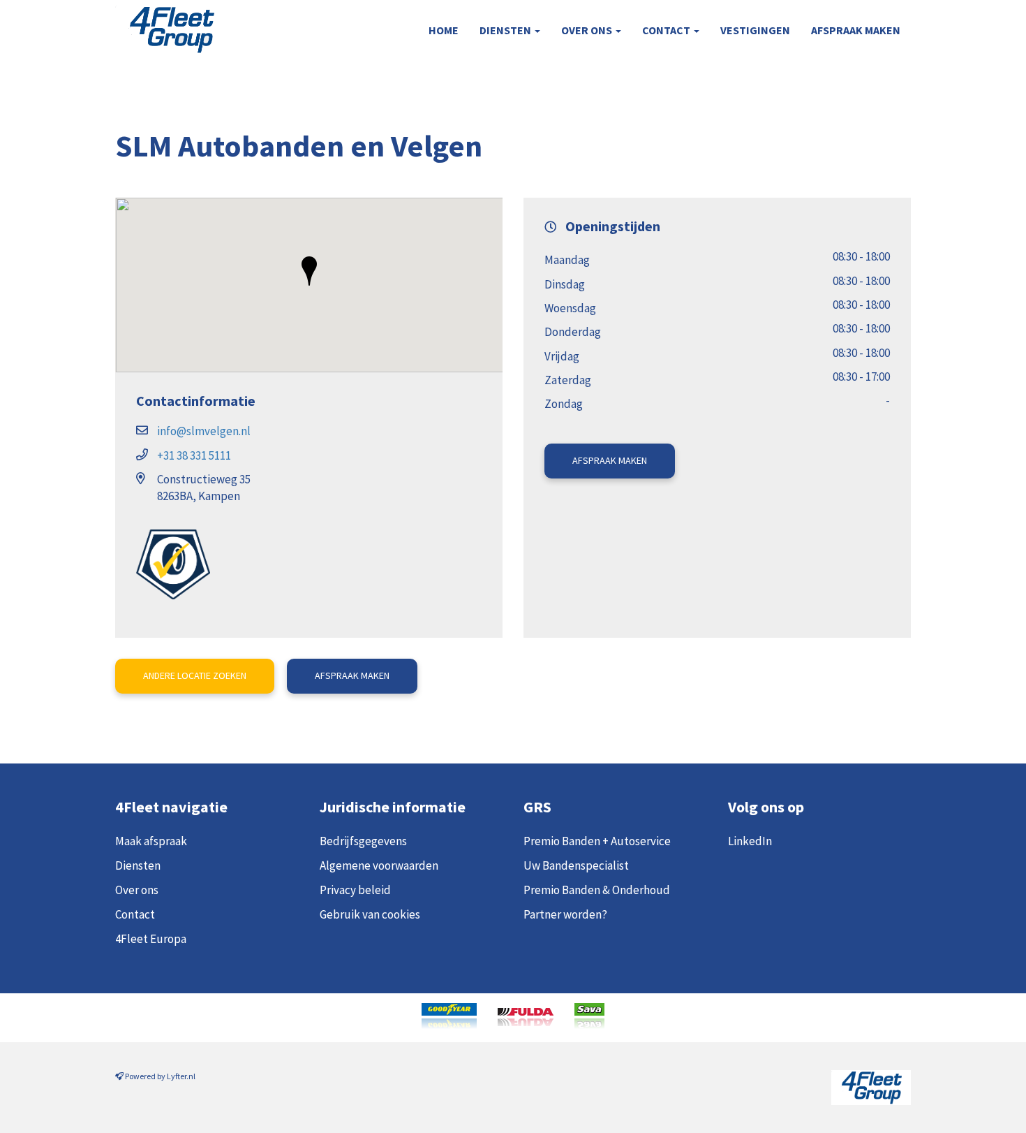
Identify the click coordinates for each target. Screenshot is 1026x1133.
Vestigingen (755, 30)
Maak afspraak (151, 841)
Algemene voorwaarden (379, 865)
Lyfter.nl (181, 1076)
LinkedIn (750, 841)
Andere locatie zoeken (194, 675)
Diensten (506, 30)
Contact (667, 30)
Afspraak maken (855, 30)
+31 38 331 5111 (194, 455)
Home (444, 30)
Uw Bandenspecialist (576, 865)
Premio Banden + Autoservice (597, 841)
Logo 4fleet (166, 29)
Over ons (587, 30)
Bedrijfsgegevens (363, 841)
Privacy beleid (355, 890)
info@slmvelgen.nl (204, 431)
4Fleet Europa (150, 938)
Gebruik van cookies (370, 914)
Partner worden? (565, 914)
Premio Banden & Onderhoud (596, 890)
